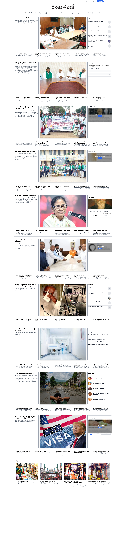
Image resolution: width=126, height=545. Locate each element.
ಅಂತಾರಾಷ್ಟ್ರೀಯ (77, 12)
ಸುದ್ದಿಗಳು (40, 12)
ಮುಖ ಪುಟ (24, 12)
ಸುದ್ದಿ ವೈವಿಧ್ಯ (46, 12)
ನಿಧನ (100, 12)
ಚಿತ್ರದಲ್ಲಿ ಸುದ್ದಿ (90, 12)
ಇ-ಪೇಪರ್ (30, 12)
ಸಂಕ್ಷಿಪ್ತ (58, 12)
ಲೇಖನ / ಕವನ (63, 12)
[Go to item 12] (102, 428)
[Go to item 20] (110, 428)
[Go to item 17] (107, 428)
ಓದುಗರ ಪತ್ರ (52, 12)
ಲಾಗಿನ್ (94, 1)
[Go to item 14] (104, 428)
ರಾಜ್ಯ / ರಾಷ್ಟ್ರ (70, 12)
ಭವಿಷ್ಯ (96, 12)
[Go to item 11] (101, 428)
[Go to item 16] (106, 428)
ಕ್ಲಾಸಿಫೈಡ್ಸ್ (35, 12)
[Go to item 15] (105, 428)
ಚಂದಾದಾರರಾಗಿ (100, 1)
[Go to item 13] (103, 428)
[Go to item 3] (92, 428)
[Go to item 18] (108, 428)
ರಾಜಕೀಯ (84, 12)
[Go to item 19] (109, 428)
